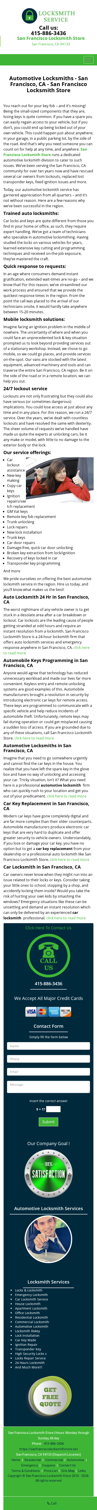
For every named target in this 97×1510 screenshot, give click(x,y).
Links (82, 1471)
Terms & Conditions (25, 1471)
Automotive (75, 1460)
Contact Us (67, 1465)
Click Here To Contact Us (48, 927)
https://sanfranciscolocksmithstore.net (48, 1449)
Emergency (29, 1465)
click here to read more (34, 738)
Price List (51, 1471)
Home (16, 1460)
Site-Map (68, 1471)
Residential (33, 1460)
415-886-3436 (48, 33)
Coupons (48, 1465)
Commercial (54, 1460)
